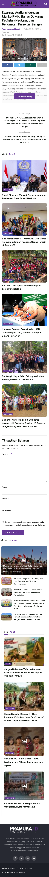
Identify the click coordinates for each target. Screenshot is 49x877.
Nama (5, 487)
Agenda (9, 753)
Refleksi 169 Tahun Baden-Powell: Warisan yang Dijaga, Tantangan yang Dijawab (23, 762)
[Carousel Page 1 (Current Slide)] (19, 58)
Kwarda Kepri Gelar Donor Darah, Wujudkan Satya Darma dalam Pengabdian (28, 592)
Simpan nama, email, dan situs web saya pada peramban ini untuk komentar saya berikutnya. (25, 523)
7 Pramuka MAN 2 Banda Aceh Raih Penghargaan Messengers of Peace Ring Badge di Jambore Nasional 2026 (29, 604)
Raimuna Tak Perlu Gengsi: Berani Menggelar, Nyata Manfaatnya (22, 805)
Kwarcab (10, 709)
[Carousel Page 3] (24, 58)
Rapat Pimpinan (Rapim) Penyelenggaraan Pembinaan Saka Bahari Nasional (23, 196)
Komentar (7, 454)
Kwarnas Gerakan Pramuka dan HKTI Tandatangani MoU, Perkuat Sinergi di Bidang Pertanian (21, 332)
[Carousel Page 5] (30, 58)
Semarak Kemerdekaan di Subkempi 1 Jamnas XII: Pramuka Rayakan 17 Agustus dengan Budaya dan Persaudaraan (23, 423)
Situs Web (6, 510)
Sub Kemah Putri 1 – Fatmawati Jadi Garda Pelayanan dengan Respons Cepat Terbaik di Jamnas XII (24, 242)
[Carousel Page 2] (21, 58)
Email (5, 498)
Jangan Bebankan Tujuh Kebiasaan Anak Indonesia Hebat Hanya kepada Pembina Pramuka (23, 672)
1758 (17, 35)
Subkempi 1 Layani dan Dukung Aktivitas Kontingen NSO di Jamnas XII (23, 377)
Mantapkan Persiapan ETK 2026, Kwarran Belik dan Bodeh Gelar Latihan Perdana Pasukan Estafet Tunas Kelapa (23, 568)
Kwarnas (5, 32)
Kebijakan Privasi (8, 868)
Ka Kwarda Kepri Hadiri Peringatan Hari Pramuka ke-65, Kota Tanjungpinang (28, 581)
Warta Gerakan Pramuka (16, 872)
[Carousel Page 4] (27, 58)
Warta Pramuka (26, 868)
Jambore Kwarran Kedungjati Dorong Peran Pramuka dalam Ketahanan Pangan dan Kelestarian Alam (29, 617)
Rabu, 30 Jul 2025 (31, 29)
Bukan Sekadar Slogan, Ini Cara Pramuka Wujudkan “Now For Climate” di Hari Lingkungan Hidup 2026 (24, 717)
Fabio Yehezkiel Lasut (11, 29)
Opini (8, 664)
